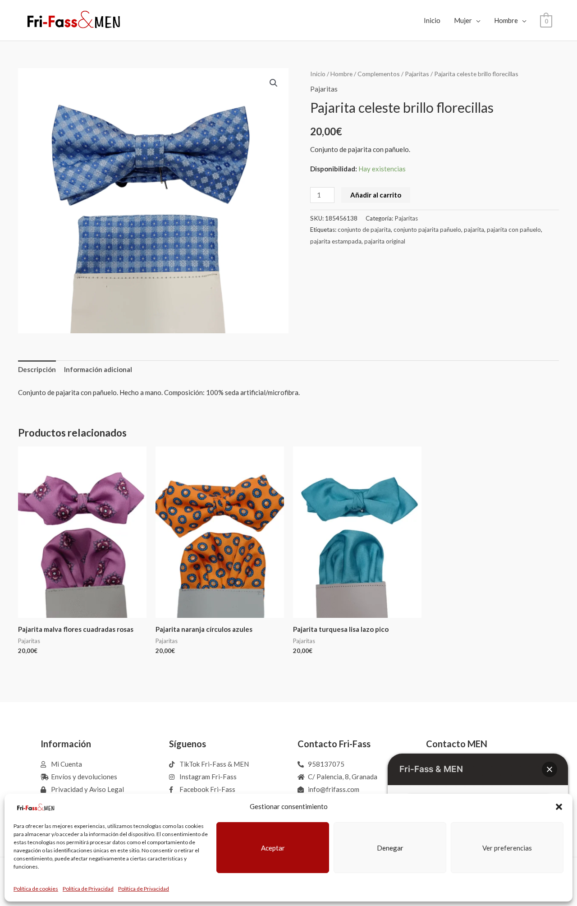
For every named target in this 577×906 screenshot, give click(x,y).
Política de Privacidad (88, 888)
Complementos (378, 74)
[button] (558, 806)
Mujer (463, 20)
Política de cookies (36, 888)
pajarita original (384, 241)
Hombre (506, 20)
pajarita (474, 229)
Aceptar (273, 848)
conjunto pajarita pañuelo (427, 229)
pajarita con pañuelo (514, 229)
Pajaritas (417, 74)
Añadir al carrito (375, 195)
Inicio (432, 20)
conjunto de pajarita (364, 229)
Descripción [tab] (37, 369)
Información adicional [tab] (98, 369)
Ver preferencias (507, 848)
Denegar (390, 848)
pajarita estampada (336, 241)
